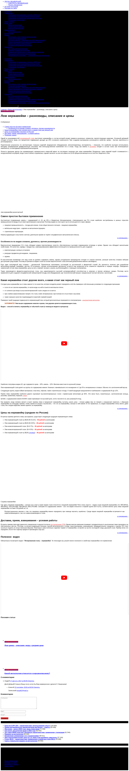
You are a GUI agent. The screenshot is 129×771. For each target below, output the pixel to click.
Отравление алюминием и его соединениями (22, 736)
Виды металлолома (15, 25)
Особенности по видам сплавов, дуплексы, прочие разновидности (31, 128)
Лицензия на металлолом (17, 38)
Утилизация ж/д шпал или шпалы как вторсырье (25, 18)
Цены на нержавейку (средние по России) (19, 132)
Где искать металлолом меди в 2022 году (20, 731)
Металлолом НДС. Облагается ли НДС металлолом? (26, 40)
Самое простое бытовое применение (18, 126)
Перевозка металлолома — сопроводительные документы (28, 55)
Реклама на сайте (11, 8)
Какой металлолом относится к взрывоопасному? (27, 673)
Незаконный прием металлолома (20, 45)
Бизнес (7, 35)
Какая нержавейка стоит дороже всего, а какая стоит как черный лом (29, 130)
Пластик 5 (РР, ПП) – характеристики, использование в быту (27, 725)
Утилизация (9, 13)
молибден (92, 146)
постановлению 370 (57, 524)
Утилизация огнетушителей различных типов (24, 16)
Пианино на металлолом (14, 734)
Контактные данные (12, 764)
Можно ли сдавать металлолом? (19, 44)
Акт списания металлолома (17, 49)
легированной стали (27, 138)
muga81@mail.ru (22, 690)
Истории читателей (11, 6)
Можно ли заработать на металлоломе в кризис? (25, 42)
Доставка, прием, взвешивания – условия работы (22, 133)
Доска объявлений (11, 761)
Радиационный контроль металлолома (21, 54)
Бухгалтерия (9, 33)
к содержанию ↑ (122, 238)
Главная (4, 109)
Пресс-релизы (9, 22)
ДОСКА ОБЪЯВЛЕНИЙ (13, 1)
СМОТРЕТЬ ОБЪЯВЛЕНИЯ (18, 3)
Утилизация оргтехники (16, 20)
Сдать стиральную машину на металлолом (21, 741)
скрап (25, 395)
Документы (8, 47)
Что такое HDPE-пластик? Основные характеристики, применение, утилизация (34, 732)
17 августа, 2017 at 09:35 (19, 681)
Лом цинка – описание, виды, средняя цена (24, 645)
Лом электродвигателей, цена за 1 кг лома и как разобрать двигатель (31, 737)
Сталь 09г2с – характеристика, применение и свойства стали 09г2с (30, 739)
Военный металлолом (16, 28)
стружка (32, 432)
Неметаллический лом (16, 27)
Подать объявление (15, 5)
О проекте (8, 11)
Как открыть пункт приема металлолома (22, 37)
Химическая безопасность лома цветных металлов (26, 52)
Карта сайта (9, 766)
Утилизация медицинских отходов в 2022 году (24, 15)
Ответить (31, 681)
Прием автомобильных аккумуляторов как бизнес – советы (27, 727)
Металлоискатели (14, 32)
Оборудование (10, 30)
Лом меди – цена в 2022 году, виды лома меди (22, 729)
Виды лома (8, 23)
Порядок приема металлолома (19, 50)
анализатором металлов (91, 300)
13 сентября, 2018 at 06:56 (24, 687)
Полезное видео (10, 135)
